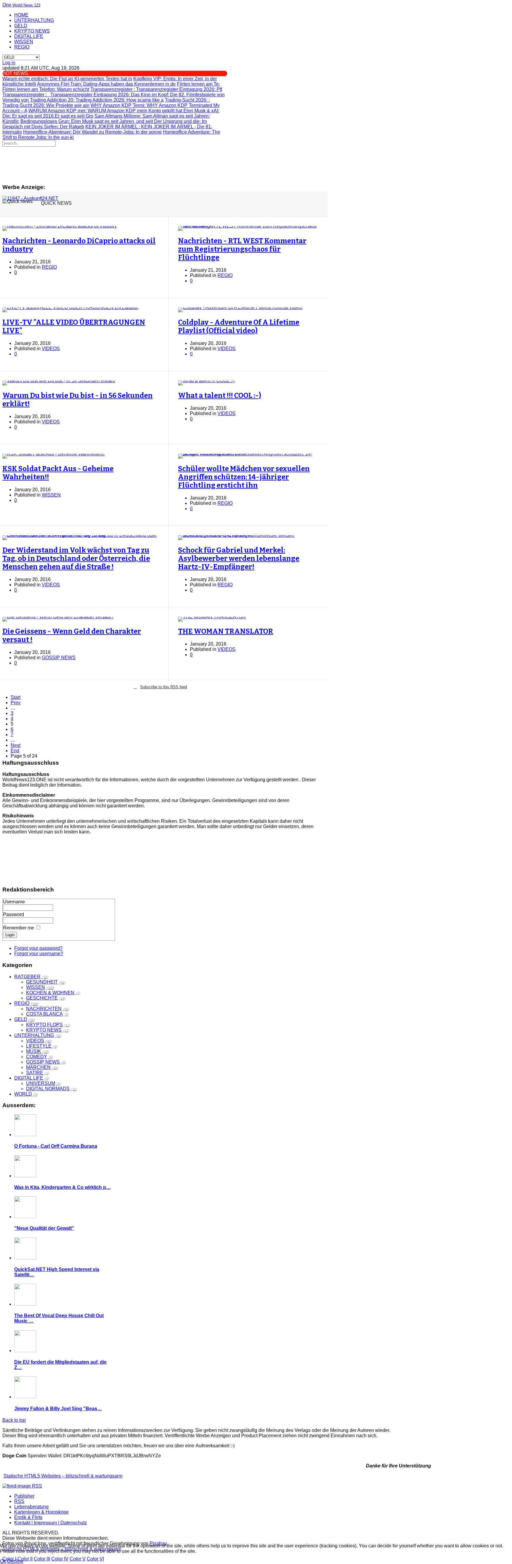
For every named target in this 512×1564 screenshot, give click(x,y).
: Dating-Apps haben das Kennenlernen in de (106, 84)
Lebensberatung (31, 1506)
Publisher (24, 1496)
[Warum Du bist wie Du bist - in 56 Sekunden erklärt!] (80, 383)
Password (13, 914)
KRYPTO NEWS (32, 30)
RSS (19, 1501)
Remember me (18, 927)
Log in (8, 62)
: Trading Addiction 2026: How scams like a (97, 100)
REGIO (21, 46)
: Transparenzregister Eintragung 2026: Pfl (156, 89)
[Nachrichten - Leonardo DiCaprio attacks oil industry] (80, 228)
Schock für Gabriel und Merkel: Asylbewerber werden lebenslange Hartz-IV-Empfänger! (238, 558)
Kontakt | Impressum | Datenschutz (50, 1522)
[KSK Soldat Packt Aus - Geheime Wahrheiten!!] (80, 456)
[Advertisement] (160, 162)
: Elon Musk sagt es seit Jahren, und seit (87, 121)
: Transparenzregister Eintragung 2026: (66, 94)
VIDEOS (51, 348)
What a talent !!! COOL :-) (219, 395)
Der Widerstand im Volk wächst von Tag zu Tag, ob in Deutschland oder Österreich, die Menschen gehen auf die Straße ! (76, 558)
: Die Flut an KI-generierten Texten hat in (67, 78)
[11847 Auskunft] (30, 198)
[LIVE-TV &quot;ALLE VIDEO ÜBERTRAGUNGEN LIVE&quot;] (80, 310)
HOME (21, 14)
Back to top (14, 1420)
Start (15, 697)
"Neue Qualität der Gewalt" (44, 1228)
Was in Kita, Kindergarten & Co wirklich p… (62, 1187)
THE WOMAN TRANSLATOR (225, 631)
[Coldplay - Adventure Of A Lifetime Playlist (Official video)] (248, 310)
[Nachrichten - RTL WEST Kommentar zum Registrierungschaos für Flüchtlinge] (248, 228)
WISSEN (23, 41)
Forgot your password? (38, 948)
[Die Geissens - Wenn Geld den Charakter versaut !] (80, 619)
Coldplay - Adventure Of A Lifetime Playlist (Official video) (238, 326)
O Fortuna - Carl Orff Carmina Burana (55, 1146)
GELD (20, 25)
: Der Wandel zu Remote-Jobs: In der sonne (92, 132)
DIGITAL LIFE (28, 36)
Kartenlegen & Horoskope (41, 1512)
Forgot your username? (38, 953)
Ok (3, 1561)
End (15, 750)
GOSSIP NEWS (59, 657)
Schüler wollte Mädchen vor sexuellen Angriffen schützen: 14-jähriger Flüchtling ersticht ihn (244, 477)
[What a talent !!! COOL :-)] (248, 383)
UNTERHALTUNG (34, 20)
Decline (15, 1561)
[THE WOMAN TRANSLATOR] (248, 619)
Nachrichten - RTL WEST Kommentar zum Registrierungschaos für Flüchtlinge (242, 249)
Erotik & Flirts (28, 1517)
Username (14, 901)
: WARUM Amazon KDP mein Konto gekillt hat (105, 110)
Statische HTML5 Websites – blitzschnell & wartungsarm (63, 1475)
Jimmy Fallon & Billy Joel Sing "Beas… (58, 1408)
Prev (15, 702)
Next (15, 745)
